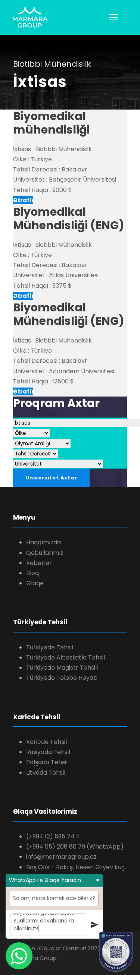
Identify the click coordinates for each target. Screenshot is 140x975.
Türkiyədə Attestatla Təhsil (65, 657)
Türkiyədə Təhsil (49, 647)
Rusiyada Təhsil (48, 752)
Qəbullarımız (44, 552)
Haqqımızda (43, 542)
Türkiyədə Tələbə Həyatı (61, 677)
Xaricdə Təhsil (46, 742)
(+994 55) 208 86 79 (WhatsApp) (75, 846)
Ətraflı (23, 200)
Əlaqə (35, 583)
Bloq (32, 573)
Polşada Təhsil (47, 762)
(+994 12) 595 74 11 (53, 836)
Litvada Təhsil (45, 772)
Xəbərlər (39, 563)
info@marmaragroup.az (61, 856)
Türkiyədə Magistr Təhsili (62, 667)
